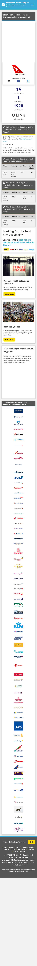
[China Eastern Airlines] (18, 518)
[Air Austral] (18, 423)
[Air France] (18, 446)
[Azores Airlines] (18, 493)
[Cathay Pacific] (18, 513)
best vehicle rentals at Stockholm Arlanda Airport (18, 242)
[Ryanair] (18, 717)
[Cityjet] (18, 523)
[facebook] (18, 81)
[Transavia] (18, 778)
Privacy (15, 851)
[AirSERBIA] (18, 465)
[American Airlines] (18, 483)
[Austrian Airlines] (18, 488)
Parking (6, 849)
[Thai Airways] (18, 773)
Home (5, 847)
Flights (11, 847)
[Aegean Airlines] (18, 411)
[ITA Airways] (18, 605)
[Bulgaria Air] (18, 508)
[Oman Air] (18, 679)
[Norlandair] (18, 665)
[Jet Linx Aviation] (18, 612)
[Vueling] (18, 817)
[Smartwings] (18, 741)
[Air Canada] (18, 429)
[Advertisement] (18, 42)
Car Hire (18, 847)
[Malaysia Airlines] (18, 656)
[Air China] (18, 434)
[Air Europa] (18, 439)
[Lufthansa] (18, 644)
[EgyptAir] (18, 538)
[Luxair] (18, 651)
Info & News (21, 849)
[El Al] (18, 543)
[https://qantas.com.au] (9, 81)
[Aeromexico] (18, 417)
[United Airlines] (18, 790)
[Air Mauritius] (18, 457)
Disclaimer (31, 849)
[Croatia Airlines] (18, 528)
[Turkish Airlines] (18, 783)
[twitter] (28, 81)
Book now (9, 339)
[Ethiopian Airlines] (18, 558)
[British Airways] (18, 498)
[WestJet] (18, 823)
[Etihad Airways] (18, 566)
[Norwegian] (18, 674)
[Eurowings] (18, 573)
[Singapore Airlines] (18, 735)
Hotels (13, 849)
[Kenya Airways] (18, 618)
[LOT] (18, 637)
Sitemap (22, 851)
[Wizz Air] (18, 829)
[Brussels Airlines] (18, 503)
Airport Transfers (29, 847)
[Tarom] (18, 767)
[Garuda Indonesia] (18, 584)
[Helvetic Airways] (18, 589)
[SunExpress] (18, 756)
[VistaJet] (18, 809)
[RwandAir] (18, 712)
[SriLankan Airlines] (18, 748)
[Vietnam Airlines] (18, 797)
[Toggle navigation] (32, 5)
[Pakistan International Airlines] (18, 686)
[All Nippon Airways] (18, 477)
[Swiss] (18, 761)
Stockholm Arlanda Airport (17, 5)
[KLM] (18, 625)
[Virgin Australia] (18, 802)
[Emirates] (18, 551)
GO (31, 842)
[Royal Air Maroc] (18, 700)
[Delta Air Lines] (18, 533)
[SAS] (18, 726)
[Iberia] (18, 594)
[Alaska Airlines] (18, 472)
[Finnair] (18, 579)
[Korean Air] (18, 631)
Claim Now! (9, 294)
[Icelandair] (18, 599)
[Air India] (18, 452)
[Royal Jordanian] (18, 707)
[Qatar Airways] (18, 692)
